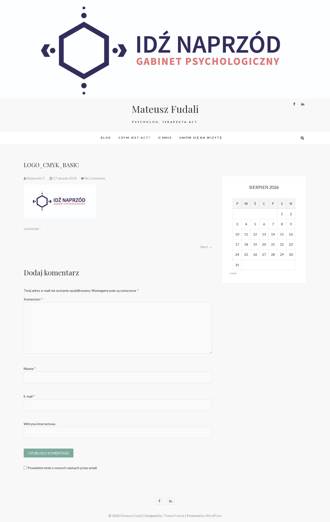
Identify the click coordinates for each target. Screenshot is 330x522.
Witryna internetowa (39, 424)
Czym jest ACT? (134, 137)
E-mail (29, 396)
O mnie (165, 137)
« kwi (233, 273)
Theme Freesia (174, 516)
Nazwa (30, 368)
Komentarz (33, 299)
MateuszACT (36, 178)
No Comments (95, 178)
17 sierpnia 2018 (64, 178)
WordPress (214, 516)
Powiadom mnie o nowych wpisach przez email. (62, 468)
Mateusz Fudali (165, 109)
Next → (206, 247)
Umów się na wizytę (200, 137)
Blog (106, 137)
